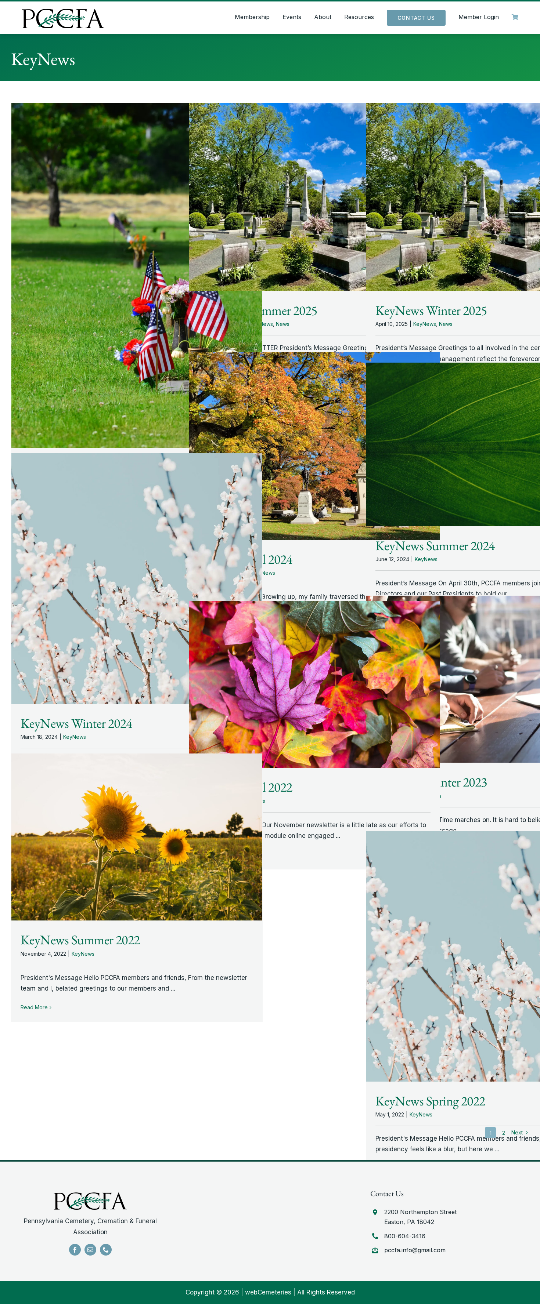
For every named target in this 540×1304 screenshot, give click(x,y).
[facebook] (75, 1250)
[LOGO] (63, 11)
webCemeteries (268, 1292)
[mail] (90, 1250)
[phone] (106, 1250)
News (282, 324)
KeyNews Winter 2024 (76, 723)
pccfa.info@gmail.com (415, 1250)
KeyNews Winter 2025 (431, 310)
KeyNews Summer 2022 (80, 939)
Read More (34, 1007)
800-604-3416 (404, 1236)
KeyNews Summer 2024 (435, 545)
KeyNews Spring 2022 (430, 1100)
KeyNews (424, 324)
